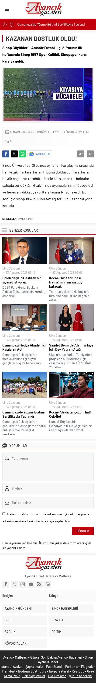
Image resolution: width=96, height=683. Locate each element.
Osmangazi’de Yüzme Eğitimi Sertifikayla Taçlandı (51, 24)
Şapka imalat (34, 667)
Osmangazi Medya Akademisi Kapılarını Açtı (23, 347)
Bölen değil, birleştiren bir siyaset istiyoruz (21, 280)
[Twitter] (14, 584)
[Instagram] (22, 584)
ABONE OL (43, 154)
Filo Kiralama (57, 676)
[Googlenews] (47, 584)
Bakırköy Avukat (33, 676)
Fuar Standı (54, 667)
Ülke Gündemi (11, 268)
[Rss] (39, 584)
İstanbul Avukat (11, 667)
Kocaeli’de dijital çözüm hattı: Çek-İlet (71, 414)
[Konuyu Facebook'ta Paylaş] (5, 153)
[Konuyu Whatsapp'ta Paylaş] (22, 153)
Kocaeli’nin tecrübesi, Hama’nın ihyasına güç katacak (65, 282)
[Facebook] (5, 584)
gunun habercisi (80, 676)
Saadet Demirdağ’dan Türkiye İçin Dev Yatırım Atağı (71, 347)
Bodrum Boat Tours (32, 671)
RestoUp (78, 671)
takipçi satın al (59, 671)
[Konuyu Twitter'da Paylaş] (14, 153)
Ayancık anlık (25, 218)
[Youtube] (30, 584)
